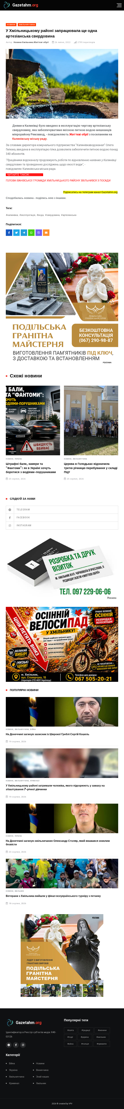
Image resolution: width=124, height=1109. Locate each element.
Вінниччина (42, 1070)
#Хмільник (101, 1037)
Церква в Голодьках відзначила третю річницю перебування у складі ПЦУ (39, 468)
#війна (70, 1044)
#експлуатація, (27, 215)
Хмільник (19, 891)
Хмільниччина (28, 459)
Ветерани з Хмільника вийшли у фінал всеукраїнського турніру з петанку (53, 896)
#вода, (40, 215)
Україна (83, 459)
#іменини (102, 1030)
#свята (70, 1030)
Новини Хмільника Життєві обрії (31, 42)
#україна (85, 1037)
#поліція (85, 1044)
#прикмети (102, 1044)
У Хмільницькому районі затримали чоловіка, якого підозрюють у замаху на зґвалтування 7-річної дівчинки (55, 787)
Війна (33, 729)
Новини (40, 1063)
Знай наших (42, 1077)
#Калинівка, (12, 215)
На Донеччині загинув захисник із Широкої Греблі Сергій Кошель (47, 734)
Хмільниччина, (22, 729)
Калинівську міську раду (29, 138)
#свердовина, (52, 215)
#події (70, 1037)
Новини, (16, 459)
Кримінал (34, 781)
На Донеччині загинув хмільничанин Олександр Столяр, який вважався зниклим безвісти (58, 843)
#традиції (86, 1030)
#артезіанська (68, 215)
